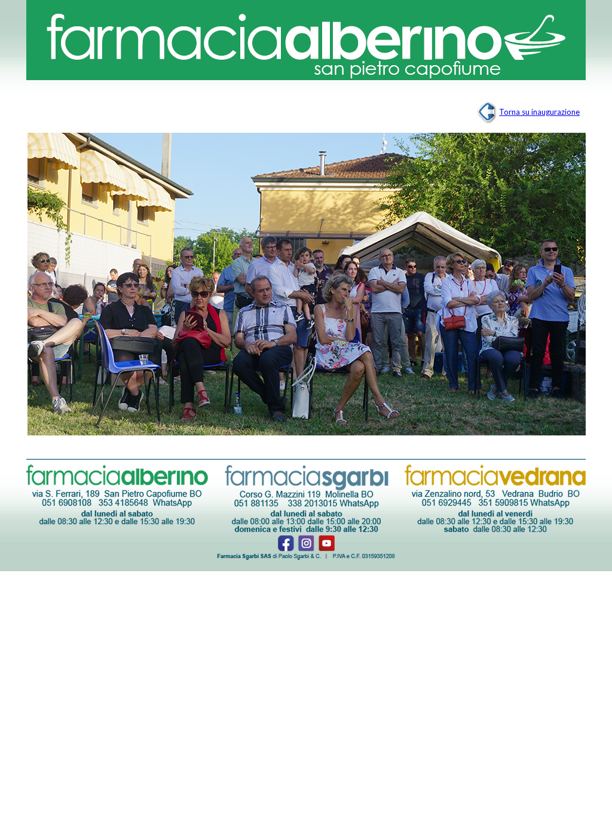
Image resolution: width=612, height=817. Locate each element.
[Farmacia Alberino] (306, 42)
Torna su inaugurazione (539, 112)
